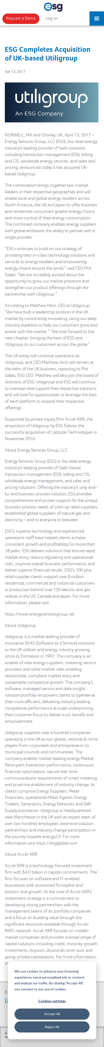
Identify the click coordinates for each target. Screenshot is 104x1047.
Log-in (52, 18)
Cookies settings (52, 1001)
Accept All (52, 1014)
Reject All (52, 1027)
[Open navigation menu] (96, 16)
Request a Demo (21, 18)
